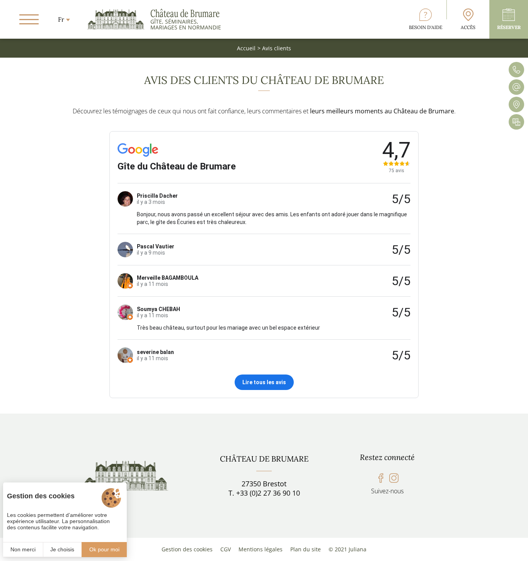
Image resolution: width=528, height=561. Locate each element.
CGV (225, 549)
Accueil (246, 48)
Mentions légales (260, 549)
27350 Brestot (264, 483)
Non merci (23, 549)
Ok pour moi (104, 549)
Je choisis (62, 549)
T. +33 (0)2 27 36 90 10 (264, 493)
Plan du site (305, 549)
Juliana (357, 549)
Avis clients (276, 48)
